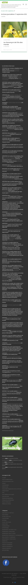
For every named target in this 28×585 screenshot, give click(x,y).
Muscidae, (4, 254)
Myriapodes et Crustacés (9, 539)
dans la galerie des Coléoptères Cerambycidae (11, 385)
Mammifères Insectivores (9, 533)
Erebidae (16, 86)
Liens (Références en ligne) (8, 494)
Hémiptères (5, 524)
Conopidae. (4, 256)
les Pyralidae (12, 238)
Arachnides (5, 514)
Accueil (2, 11)
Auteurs (4, 483)
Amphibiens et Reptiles (8, 512)
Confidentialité (5, 485)
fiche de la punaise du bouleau (15, 365)
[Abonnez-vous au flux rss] (12, 582)
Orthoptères (5, 550)
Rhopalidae (4, 277)
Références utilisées (6, 503)
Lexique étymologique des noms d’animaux (12, 488)
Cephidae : (9, 110)
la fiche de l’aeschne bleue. (17, 372)
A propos (4, 477)
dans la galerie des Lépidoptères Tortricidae (11, 398)
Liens (3, 492)
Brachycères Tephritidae (17, 159)
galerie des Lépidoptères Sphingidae (10, 91)
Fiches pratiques (6, 522)
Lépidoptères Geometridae (13, 260)
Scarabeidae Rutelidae (14, 69)
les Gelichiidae (12, 237)
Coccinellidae (16, 269)
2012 (6, 11)
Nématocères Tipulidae (9, 157)
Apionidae (17, 70)
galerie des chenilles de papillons (15, 121)
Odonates (4, 541)
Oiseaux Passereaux (7, 546)
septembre (10, 11)
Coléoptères (5, 518)
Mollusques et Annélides (8, 537)
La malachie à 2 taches (13, 458)
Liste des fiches (5, 496)
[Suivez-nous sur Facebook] (15, 582)
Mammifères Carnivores (8, 531)
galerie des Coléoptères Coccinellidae (14, 145)
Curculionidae (9, 268)
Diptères (4, 520)
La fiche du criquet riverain (13, 305)
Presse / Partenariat (6, 502)
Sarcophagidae (5, 255)
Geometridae (7, 84)
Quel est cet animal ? (12, 573)
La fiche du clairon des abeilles (14, 357)
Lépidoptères (5, 527)
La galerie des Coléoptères (13, 201)
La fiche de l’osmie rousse (13, 379)
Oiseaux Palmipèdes (7, 544)
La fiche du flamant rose (12, 353)
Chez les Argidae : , (9, 109)
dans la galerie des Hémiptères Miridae (11, 392)
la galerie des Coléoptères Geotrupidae (11, 420)
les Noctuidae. (10, 240)
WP (10, 577)
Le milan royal (10, 462)
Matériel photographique (7, 498)
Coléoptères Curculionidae (8, 129)
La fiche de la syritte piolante (14, 343)
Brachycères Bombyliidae (9, 158)
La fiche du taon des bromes (14, 339)
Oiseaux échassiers (7, 542)
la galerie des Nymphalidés (12, 300)
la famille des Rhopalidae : (13, 98)
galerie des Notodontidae (7, 245)
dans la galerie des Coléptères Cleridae (11, 414)
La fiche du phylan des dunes (14, 102)
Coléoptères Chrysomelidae (13, 175)
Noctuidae (11, 87)
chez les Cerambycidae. (14, 193)
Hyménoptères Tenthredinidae (8, 153)
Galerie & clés (5, 487)
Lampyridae (16, 270)
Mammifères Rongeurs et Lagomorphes (12, 535)
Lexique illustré (5, 490)
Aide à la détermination (7, 479)
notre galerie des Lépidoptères (8, 286)
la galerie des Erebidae (10, 246)
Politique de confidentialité (8, 500)
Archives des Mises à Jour (7, 481)
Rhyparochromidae (6, 278)
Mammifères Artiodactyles (9, 529)
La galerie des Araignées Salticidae (15, 403)
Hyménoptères (6, 526)
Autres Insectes (6, 516)
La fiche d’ (14, 425)
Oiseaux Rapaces (6, 548)
